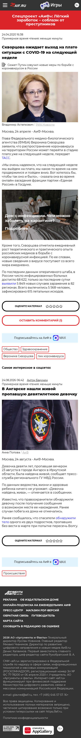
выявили (9, 283)
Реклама (10, 599)
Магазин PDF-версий (42, 610)
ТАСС (6, 158)
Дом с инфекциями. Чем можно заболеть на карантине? (37, 218)
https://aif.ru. (54, 711)
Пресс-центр (13, 610)
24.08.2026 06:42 (13, 380)
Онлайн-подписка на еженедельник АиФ (37, 605)
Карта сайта (13, 621)
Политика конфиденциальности (25, 718)
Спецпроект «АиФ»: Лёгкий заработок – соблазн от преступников (40, 20)
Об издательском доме (39, 599)
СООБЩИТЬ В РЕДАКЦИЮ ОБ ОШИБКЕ (31, 626)
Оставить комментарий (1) (40, 320)
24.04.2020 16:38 (12, 34)
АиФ (25, 452)
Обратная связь (15, 615)
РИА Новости (45, 124)
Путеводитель (43, 615)
